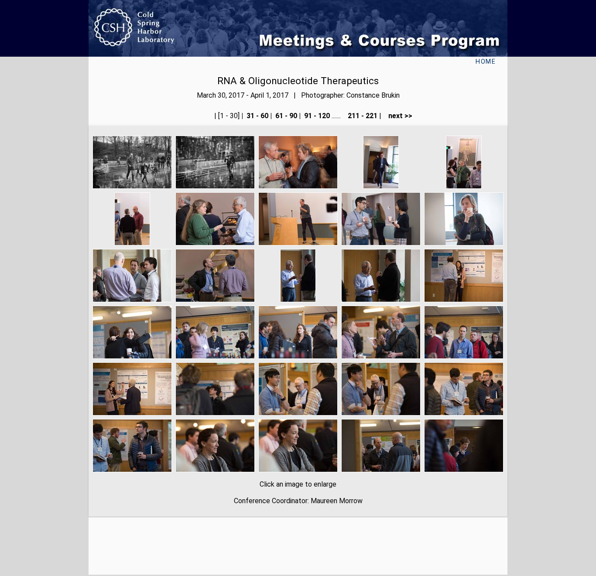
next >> (397, 116)
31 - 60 (256, 116)
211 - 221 (361, 116)
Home (486, 61)
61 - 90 (285, 116)
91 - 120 (316, 116)
